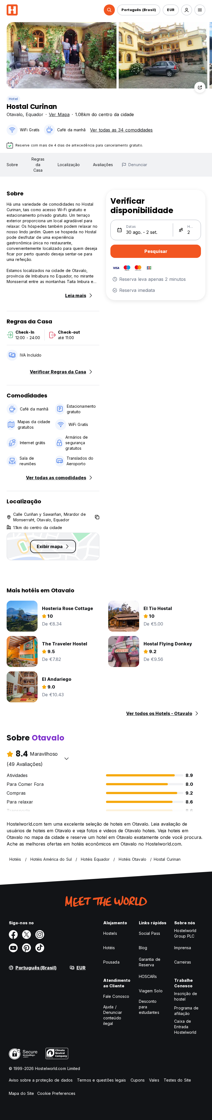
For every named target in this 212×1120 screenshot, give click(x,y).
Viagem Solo (151, 990)
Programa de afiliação (186, 1011)
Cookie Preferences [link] (56, 1093)
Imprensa (182, 947)
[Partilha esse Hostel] (199, 87)
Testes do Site (177, 1080)
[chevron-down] (66, 758)
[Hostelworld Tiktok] (39, 947)
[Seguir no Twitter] (26, 934)
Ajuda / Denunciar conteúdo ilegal (112, 1015)
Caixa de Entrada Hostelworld (185, 1027)
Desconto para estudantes (149, 1007)
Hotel (13, 99)
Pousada (111, 962)
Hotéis (109, 947)
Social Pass (149, 933)
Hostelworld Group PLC (185, 933)
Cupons (138, 1080)
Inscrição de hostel (185, 996)
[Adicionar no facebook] (13, 934)
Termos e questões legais (101, 1080)
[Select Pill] (109, 9)
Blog (143, 947)
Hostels (110, 933)
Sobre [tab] (12, 164)
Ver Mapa (59, 114)
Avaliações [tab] (103, 164)
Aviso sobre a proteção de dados (41, 1080)
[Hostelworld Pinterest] (26, 947)
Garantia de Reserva (149, 962)
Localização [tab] (69, 164)
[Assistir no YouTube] (13, 947)
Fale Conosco (116, 996)
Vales (154, 1080)
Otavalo (15, 114)
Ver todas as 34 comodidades (121, 130)
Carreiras (182, 962)
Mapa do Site (21, 1093)
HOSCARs (148, 976)
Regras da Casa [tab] (38, 164)
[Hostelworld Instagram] (39, 934)
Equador (34, 114)
